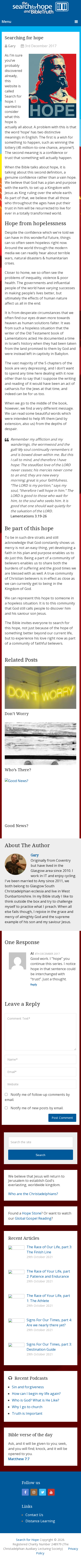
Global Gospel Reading (33, 1218)
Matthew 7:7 (18, 1459)
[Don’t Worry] (40, 687)
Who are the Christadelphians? (33, 1193)
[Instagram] (33, 1492)
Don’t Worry (17, 713)
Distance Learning (40, 1521)
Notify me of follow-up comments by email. (37, 1097)
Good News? (16, 825)
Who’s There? (18, 770)
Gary (12, 46)
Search (40, 1155)
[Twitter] (42, 1492)
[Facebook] (25, 1492)
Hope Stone (31, 1213)
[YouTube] (51, 1492)
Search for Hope (27, 1540)
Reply (33, 984)
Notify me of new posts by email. (37, 1108)
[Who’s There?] (40, 743)
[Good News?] (40, 799)
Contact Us (34, 1514)
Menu (6, 21)
